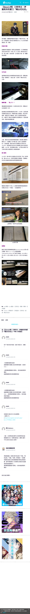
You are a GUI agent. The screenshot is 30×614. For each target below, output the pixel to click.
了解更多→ (4, 612)
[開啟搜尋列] (20, 3)
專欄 (21, 306)
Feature (5, 310)
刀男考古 (16, 306)
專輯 (24, 306)
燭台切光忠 (7, 312)
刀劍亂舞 (16, 310)
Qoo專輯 (6, 306)
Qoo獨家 (11, 306)
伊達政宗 (11, 310)
